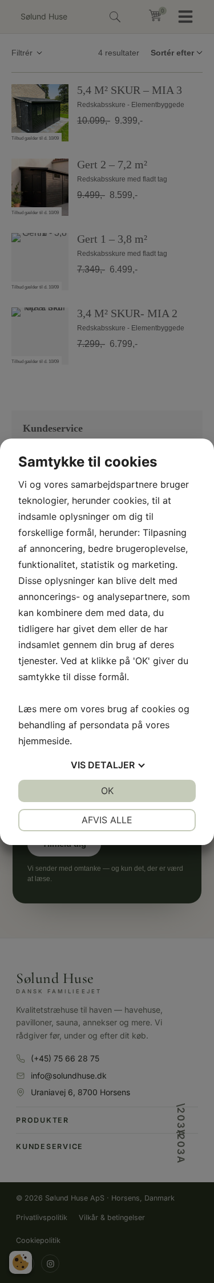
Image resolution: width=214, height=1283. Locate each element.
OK (107, 790)
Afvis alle (107, 820)
